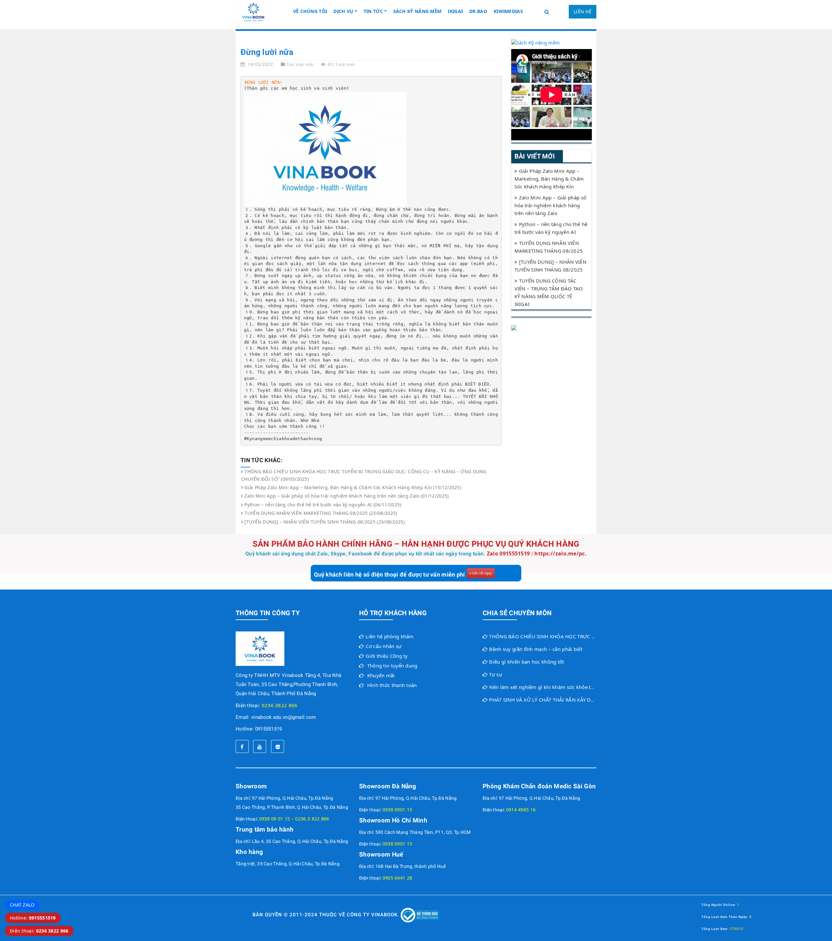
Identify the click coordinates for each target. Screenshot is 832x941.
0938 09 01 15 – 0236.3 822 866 (294, 819)
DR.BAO (478, 11)
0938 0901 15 (397, 810)
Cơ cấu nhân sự (383, 646)
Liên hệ (583, 11)
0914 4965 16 (521, 810)
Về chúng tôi (310, 11)
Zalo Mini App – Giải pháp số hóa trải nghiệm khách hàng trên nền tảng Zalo (550, 205)
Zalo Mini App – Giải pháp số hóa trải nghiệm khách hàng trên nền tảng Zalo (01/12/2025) (346, 496)
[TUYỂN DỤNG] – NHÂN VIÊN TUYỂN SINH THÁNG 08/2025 (550, 266)
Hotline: (33, 918)
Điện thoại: (39, 931)
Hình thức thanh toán (392, 685)
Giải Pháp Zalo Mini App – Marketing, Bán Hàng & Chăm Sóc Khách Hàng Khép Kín (549, 179)
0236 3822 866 (280, 705)
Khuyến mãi (381, 675)
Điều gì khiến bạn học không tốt (526, 661)
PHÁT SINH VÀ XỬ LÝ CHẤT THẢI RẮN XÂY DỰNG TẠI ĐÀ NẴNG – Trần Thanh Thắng (585, 699)
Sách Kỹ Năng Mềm (417, 11)
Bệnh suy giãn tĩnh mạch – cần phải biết (535, 649)
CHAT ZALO (22, 905)
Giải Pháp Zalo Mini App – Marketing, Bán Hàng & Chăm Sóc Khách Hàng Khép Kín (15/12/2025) (352, 487)
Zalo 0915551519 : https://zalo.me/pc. (537, 553)
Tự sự (495, 674)
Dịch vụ (343, 11)
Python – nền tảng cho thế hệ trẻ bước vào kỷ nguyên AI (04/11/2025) (322, 505)
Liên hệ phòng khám (389, 636)
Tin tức (373, 11)
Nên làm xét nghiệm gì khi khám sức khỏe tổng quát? (551, 687)
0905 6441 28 (397, 878)
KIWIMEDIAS (508, 11)
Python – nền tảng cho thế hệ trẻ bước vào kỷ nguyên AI (551, 228)
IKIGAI (455, 11)
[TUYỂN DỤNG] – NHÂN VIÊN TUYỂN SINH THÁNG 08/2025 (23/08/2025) (324, 522)
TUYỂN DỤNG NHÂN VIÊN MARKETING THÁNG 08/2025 (548, 247)
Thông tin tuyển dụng (392, 665)
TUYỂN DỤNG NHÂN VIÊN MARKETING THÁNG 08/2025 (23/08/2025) (320, 513)
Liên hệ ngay (482, 573)
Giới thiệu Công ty (387, 656)
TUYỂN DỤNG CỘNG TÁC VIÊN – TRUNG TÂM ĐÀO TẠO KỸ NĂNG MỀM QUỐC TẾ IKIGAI (548, 292)
